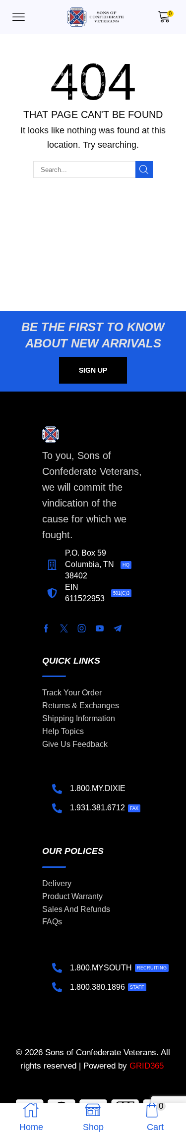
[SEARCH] (143, 169)
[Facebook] (46, 628)
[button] (18, 17)
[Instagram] (82, 628)
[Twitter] (64, 628)
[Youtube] (100, 628)
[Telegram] (118, 628)
